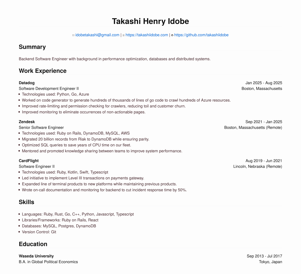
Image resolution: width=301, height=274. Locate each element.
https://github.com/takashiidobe (201, 34)
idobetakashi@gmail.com (97, 34)
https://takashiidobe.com (147, 34)
